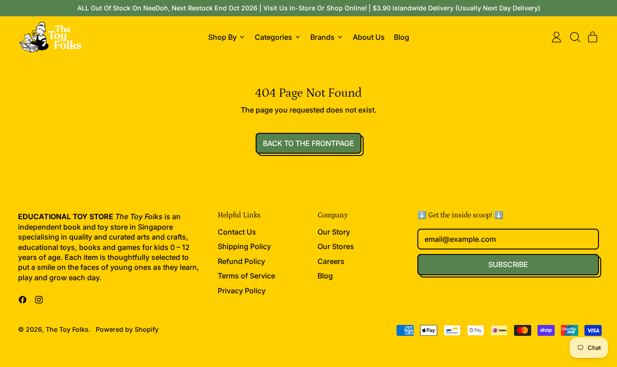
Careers (331, 261)
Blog (401, 37)
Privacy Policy (242, 290)
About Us (369, 37)
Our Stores (336, 246)
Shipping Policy (244, 246)
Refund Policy (241, 261)
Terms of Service (246, 275)
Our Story (334, 231)
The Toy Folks (67, 329)
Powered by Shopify (127, 329)
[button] (574, 37)
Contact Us (237, 231)
